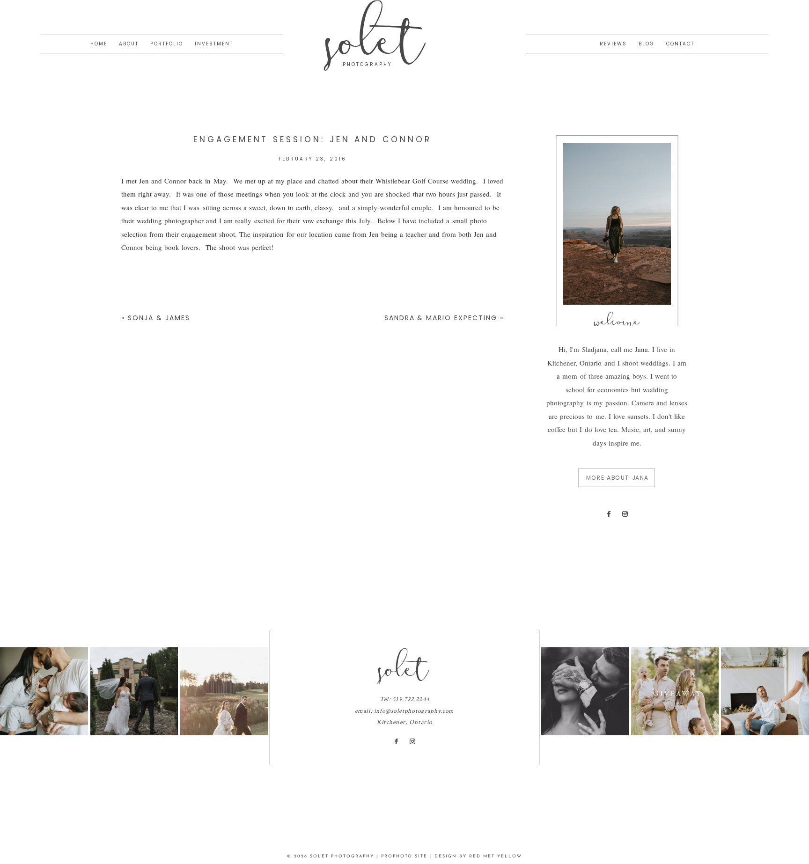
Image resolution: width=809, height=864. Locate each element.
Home (98, 43)
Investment (214, 43)
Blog (647, 43)
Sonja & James (159, 317)
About (129, 43)
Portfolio (166, 43)
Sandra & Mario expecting (440, 317)
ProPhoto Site (404, 856)
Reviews (613, 43)
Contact (680, 43)
